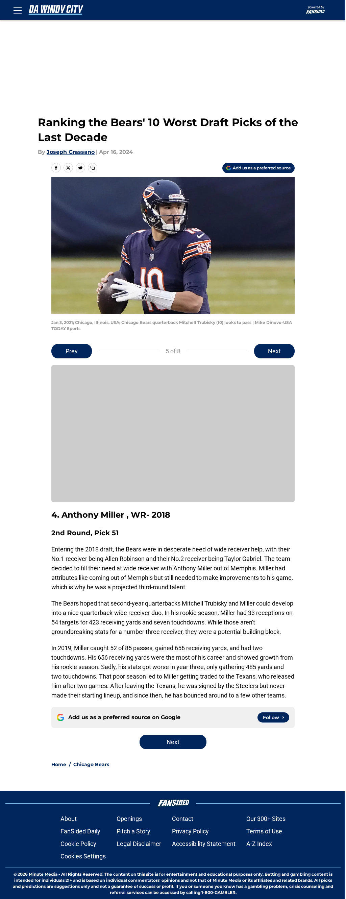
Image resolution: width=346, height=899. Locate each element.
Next (274, 351)
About (68, 818)
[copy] (92, 167)
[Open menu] (18, 10)
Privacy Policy (190, 831)
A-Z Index (259, 843)
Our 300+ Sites (266, 818)
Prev (72, 351)
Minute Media (43, 874)
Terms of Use (264, 831)
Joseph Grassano (71, 152)
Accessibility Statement (204, 843)
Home (58, 764)
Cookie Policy (78, 843)
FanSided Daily (80, 831)
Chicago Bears (91, 764)
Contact (182, 818)
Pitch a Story (133, 831)
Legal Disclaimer (139, 843)
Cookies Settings (83, 856)
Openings (129, 818)
